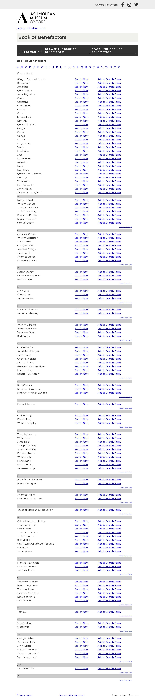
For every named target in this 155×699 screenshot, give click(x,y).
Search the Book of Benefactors (107, 50)
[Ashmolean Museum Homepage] (37, 22)
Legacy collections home (31, 28)
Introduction (31, 52)
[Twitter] (136, 4)
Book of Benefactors (42, 37)
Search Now (81, 79)
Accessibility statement (72, 695)
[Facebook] (122, 4)
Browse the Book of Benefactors (60, 50)
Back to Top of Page (125, 227)
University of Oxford (106, 4)
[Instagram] (129, 4)
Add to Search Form (109, 79)
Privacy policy (25, 695)
